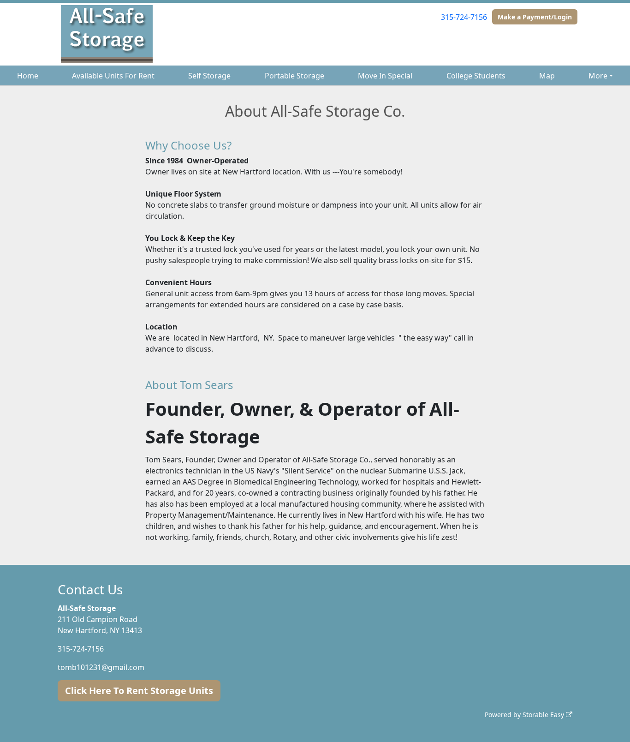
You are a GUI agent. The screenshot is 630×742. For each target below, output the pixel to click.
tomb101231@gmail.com (101, 667)
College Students (475, 76)
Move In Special (385, 76)
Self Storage (209, 76)
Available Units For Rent (113, 76)
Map (547, 76)
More (597, 76)
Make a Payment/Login (535, 16)
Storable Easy (544, 714)
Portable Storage (294, 76)
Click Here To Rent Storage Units (139, 690)
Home (27, 76)
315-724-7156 (464, 17)
